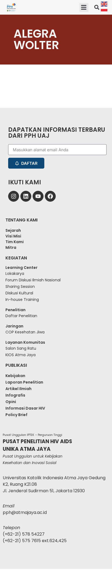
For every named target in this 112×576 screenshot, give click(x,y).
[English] (104, 4)
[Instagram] (13, 196)
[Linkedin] (25, 196)
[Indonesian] (104, 11)
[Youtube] (38, 196)
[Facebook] (50, 196)
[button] (83, 7)
